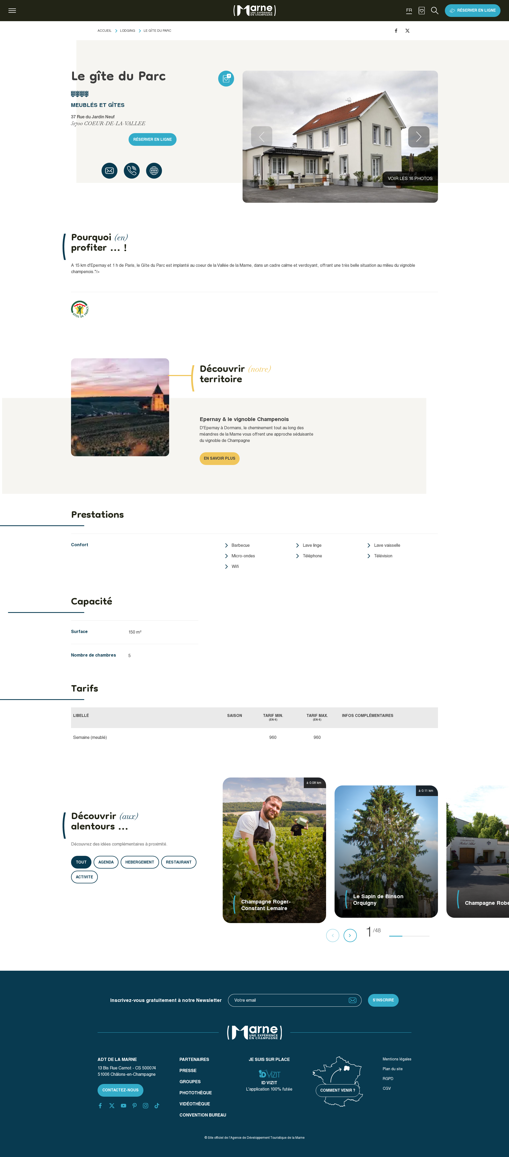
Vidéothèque (194, 1103)
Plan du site (393, 1069)
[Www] (154, 171)
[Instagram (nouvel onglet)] (145, 1105)
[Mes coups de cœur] (421, 10)
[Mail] (109, 171)
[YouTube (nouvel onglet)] (123, 1105)
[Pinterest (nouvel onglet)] (135, 1105)
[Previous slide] (261, 136)
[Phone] (132, 171)
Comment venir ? (337, 1090)
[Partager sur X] (407, 31)
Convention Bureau (202, 1115)
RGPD (388, 1079)
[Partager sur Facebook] (396, 31)
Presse (187, 1070)
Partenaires (194, 1059)
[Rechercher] (434, 10)
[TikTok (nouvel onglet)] (157, 1105)
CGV (387, 1088)
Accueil (105, 31)
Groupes (190, 1081)
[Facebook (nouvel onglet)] (100, 1105)
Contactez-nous (120, 1090)
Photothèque (195, 1092)
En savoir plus (219, 458)
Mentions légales (397, 1059)
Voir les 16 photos (410, 178)
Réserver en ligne (152, 139)
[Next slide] (418, 136)
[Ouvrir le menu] (12, 10)
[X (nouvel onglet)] (112, 1105)
